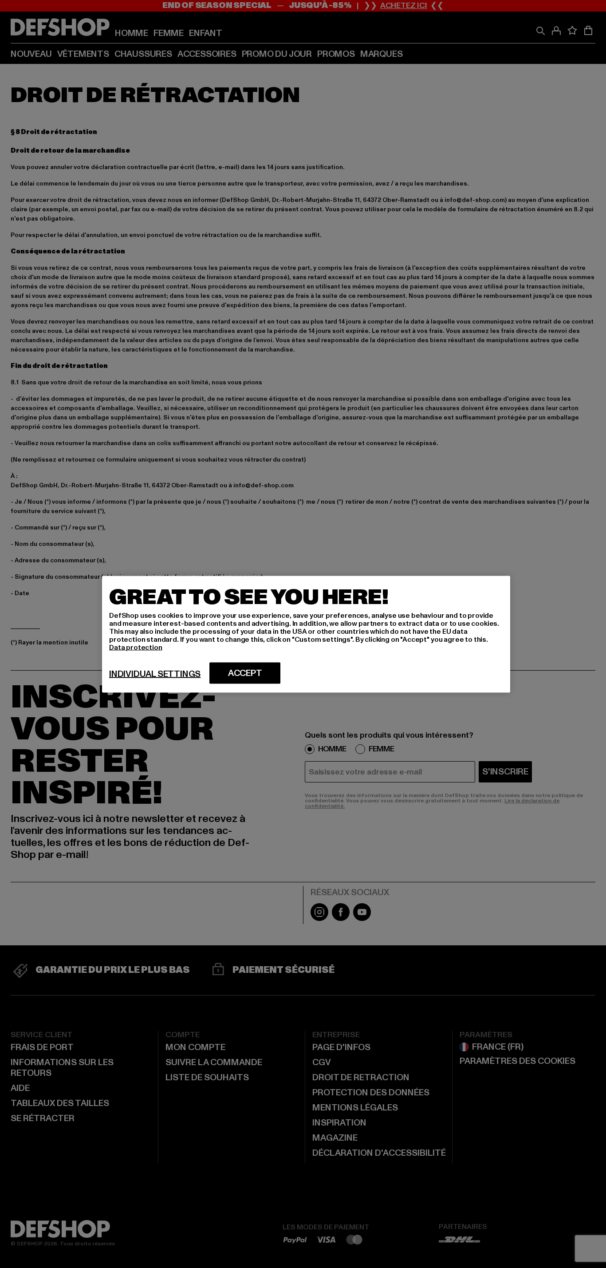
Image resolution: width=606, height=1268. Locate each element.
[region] (306, 634)
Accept (245, 673)
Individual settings (155, 673)
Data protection (135, 647)
